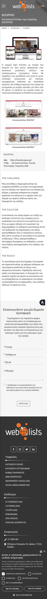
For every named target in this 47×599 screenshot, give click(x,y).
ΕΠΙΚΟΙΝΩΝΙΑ (11, 514)
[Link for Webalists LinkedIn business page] (33, 449)
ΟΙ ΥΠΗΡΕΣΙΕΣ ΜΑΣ (14, 502)
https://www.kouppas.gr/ (21, 160)
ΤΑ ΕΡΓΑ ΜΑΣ (11, 510)
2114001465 (13, 539)
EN (43, 6)
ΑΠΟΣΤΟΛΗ (23, 404)
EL (39, 6)
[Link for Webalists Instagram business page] (20, 449)
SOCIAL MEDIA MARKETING (17, 485)
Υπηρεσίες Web (21, 166)
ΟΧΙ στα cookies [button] (34, 589)
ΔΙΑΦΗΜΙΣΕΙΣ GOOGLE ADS (17, 481)
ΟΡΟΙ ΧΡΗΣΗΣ (11, 518)
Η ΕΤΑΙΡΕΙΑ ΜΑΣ (12, 506)
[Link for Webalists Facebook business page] (13, 449)
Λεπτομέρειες (19, 569)
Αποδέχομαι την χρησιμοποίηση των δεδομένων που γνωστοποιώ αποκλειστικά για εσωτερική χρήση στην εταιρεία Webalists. (24, 387)
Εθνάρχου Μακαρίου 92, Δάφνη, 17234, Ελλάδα (24, 545)
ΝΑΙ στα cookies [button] (12, 589)
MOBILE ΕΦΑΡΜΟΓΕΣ (14, 473)
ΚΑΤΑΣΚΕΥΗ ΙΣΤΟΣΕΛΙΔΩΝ (17, 468)
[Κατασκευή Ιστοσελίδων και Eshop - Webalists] (23, 431)
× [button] (44, 551)
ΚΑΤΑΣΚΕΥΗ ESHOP (14, 464)
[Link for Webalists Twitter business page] (27, 449)
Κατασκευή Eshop (20, 163)
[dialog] (23, 574)
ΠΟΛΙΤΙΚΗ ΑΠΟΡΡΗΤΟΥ (15, 522)
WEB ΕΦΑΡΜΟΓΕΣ (13, 477)
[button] (23, 595)
